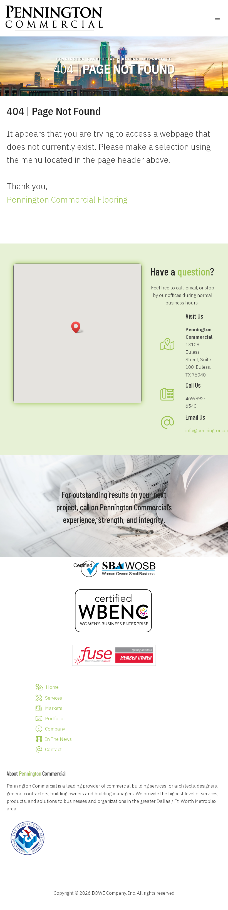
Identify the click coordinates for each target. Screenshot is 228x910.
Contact (53, 749)
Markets (53, 708)
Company (55, 729)
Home (52, 687)
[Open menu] (217, 18)
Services (53, 698)
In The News (58, 739)
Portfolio (54, 718)
